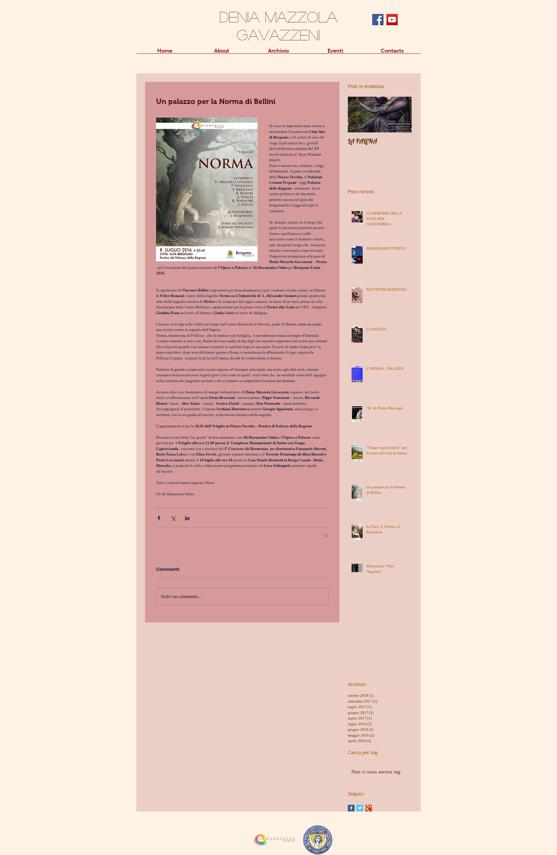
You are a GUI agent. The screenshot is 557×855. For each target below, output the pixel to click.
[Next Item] (402, 114)
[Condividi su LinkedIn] (187, 518)
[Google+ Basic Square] (368, 808)
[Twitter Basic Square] (360, 808)
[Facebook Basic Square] (351, 808)
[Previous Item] (357, 114)
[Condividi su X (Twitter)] (173, 518)
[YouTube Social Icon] (392, 19)
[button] (221, 52)
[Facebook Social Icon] (378, 19)
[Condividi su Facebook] (159, 518)
